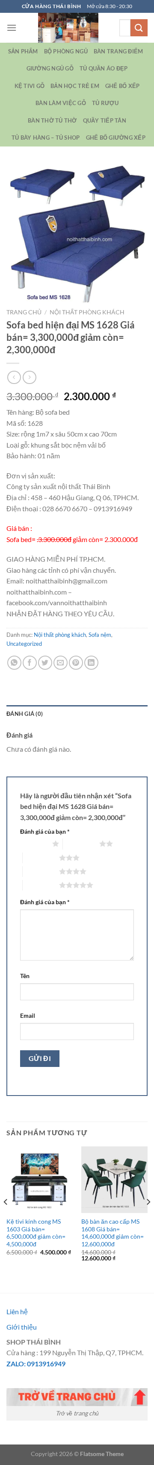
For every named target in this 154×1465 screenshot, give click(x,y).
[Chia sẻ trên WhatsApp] (14, 663)
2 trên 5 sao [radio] (81, 843)
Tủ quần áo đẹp (104, 68)
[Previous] (6, 1219)
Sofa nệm (100, 634)
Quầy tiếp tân (104, 120)
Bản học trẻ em (74, 85)
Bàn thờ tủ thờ (52, 120)
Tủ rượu (105, 103)
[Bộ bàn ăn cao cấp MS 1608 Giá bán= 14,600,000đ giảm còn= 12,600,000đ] (114, 1179)
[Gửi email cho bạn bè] (60, 663)
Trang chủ (23, 312)
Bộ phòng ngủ (66, 51)
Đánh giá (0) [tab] (24, 713)
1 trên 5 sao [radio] (34, 843)
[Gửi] (139, 27)
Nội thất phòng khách (87, 312)
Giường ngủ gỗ (50, 68)
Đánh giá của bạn (45, 831)
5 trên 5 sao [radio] (41, 885)
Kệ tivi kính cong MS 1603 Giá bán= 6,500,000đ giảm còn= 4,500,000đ (35, 1233)
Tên (25, 975)
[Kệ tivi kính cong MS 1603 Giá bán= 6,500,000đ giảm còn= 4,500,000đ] (39, 1179)
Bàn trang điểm (118, 51)
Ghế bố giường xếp (115, 137)
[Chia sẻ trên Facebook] (30, 663)
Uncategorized (24, 643)
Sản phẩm (23, 51)
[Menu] (11, 27)
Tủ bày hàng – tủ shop (46, 137)
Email (27, 1015)
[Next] (148, 1219)
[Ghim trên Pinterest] (76, 663)
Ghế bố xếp (122, 85)
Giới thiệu (21, 1327)
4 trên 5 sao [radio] (41, 871)
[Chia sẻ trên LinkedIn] (91, 663)
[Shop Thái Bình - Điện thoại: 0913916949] (68, 28)
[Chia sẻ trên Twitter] (45, 663)
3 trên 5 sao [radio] (41, 857)
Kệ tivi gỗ (30, 85)
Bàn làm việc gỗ (61, 103)
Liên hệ (17, 1311)
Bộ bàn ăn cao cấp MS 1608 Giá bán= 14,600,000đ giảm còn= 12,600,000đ (112, 1233)
